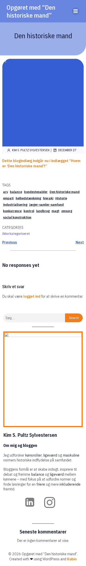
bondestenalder (36, 192)
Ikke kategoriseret (16, 234)
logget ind (31, 296)
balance (16, 192)
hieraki (48, 198)
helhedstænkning (28, 198)
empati (8, 198)
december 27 (67, 150)
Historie (61, 198)
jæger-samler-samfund (46, 205)
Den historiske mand (65, 192)
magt (55, 211)
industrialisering (15, 205)
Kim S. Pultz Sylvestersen (30, 150)
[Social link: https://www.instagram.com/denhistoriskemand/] (53, 502)
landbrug (43, 211)
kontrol (29, 211)
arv (5, 192)
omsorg (66, 211)
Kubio (72, 559)
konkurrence (12, 211)
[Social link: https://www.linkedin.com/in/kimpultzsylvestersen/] (33, 502)
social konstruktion (17, 217)
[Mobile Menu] (75, 11)
